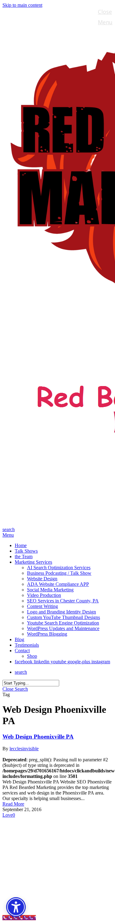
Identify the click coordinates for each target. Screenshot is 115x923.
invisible (30, 748)
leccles (16, 748)
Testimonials (35, 871)
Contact (27, 880)
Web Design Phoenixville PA (38, 736)
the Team (30, 843)
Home (24, 825)
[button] (8, 535)
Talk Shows (32, 834)
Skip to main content (22, 5)
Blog (22, 862)
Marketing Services (45, 853)
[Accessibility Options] (16, 907)
